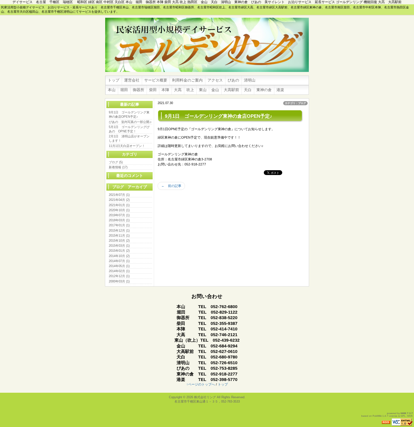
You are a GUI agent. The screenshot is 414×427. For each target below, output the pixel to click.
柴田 (153, 90)
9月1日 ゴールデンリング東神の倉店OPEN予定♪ (129, 114)
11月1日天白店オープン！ (127, 146)
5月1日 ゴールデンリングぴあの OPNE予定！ (129, 129)
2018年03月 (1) (119, 220)
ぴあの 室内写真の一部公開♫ (130, 122)
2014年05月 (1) (119, 266)
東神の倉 (264, 90)
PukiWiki (377, 416)
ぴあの (233, 80)
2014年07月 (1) (119, 261)
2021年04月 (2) (119, 200)
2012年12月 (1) (119, 276)
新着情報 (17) (118, 167)
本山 (111, 90)
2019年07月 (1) (119, 215)
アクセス (215, 80)
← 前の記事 (171, 186)
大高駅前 (231, 90)
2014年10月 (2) (119, 256)
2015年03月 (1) (119, 245)
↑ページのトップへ (200, 384)
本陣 (165, 90)
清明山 (249, 80)
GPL (403, 416)
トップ (113, 80)
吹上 (190, 90)
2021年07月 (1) (119, 195)
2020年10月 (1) (119, 210)
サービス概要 (155, 80)
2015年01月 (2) (119, 250)
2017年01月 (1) (119, 225)
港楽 (280, 90)
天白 (248, 90)
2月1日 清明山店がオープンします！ (129, 138)
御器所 (138, 90)
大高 (178, 90)
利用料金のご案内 (187, 80)
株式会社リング (205, 397)
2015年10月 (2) (119, 240)
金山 (215, 90)
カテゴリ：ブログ (295, 103)
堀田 (124, 90)
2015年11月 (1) (119, 235)
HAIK (403, 413)
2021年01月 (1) (119, 205)
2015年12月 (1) (119, 230)
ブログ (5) (116, 162)
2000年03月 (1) (119, 281)
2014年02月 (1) (119, 271)
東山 (203, 90)
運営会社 (131, 80)
